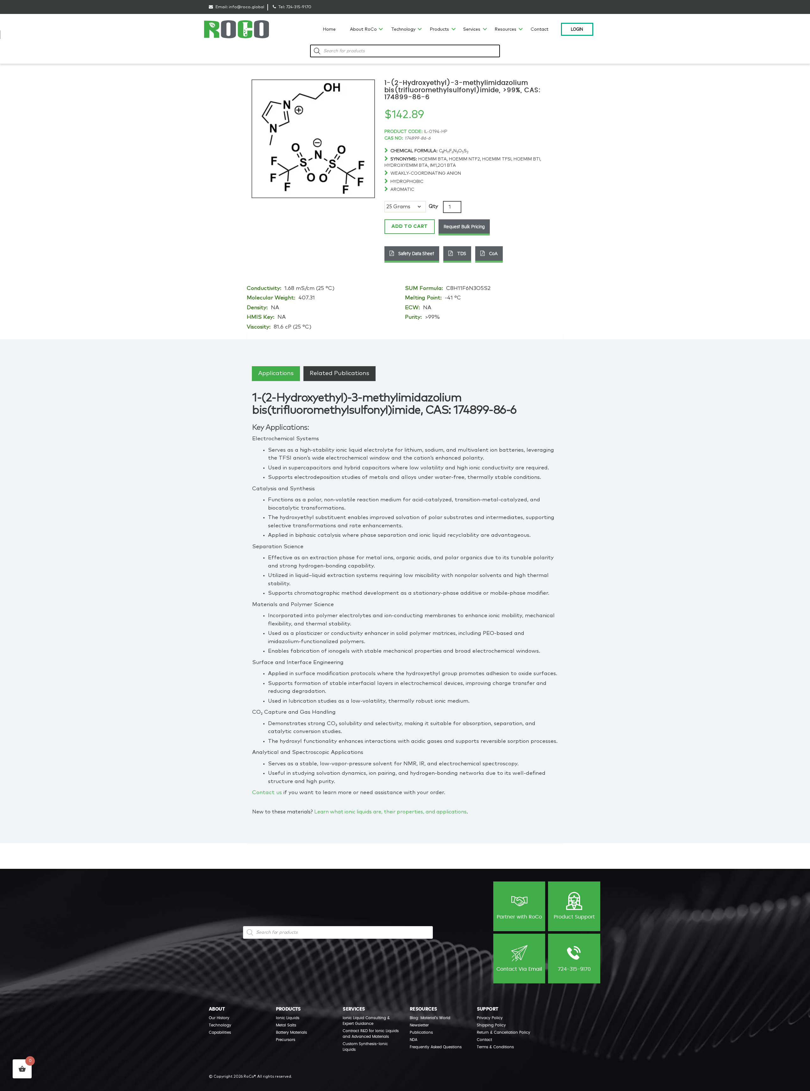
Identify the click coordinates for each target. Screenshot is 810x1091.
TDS (461, 253)
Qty (433, 206)
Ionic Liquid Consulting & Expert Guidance (366, 1020)
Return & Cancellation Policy (503, 1032)
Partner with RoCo (519, 916)
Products (439, 29)
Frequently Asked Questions (436, 1047)
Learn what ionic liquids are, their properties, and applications (390, 811)
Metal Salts (286, 1025)
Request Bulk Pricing (464, 226)
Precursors (285, 1040)
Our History (219, 1018)
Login (577, 29)
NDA (413, 1040)
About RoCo (363, 29)
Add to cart (409, 226)
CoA (493, 253)
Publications (421, 1032)
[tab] (276, 373)
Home (329, 29)
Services (471, 29)
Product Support (574, 916)
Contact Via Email (519, 969)
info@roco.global (246, 7)
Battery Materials (291, 1032)
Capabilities (220, 1032)
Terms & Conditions (495, 1047)
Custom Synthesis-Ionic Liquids (365, 1046)
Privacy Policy (490, 1018)
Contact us (267, 792)
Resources (505, 29)
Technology (403, 29)
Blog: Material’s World (430, 1018)
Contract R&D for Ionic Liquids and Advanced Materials (371, 1033)
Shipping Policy (491, 1025)
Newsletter (419, 1025)
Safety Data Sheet (415, 253)
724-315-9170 (298, 7)
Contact (539, 29)
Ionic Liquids (287, 1018)
